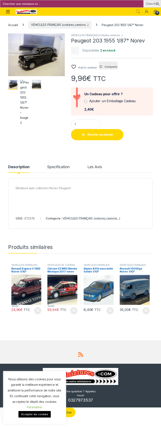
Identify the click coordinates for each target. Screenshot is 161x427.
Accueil (13, 24)
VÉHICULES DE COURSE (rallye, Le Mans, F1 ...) (61, 266)
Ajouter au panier (100, 134)
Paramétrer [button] (34, 407)
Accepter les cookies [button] (34, 414)
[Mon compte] (146, 11)
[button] (158, 3)
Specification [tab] (58, 167)
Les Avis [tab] (94, 167)
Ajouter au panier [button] (36, 310)
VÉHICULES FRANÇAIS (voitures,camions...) (60, 24)
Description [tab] (18, 167)
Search (138, 11)
